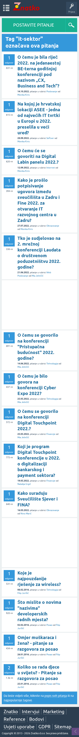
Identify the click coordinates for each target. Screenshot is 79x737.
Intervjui (30, 711)
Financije (50, 434)
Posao (49, 625)
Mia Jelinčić (37, 276)
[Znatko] (26, 6)
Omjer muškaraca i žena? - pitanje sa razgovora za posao (37, 643)
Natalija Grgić (24, 484)
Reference (14, 719)
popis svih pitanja (55, 695)
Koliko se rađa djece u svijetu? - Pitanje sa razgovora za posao (39, 672)
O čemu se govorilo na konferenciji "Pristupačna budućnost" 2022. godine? (37, 346)
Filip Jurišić (23, 593)
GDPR (44, 726)
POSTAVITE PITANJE (33, 25)
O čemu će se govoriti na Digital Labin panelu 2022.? (38, 156)
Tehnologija (52, 363)
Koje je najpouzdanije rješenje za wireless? (39, 578)
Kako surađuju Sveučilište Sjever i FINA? (37, 499)
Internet (50, 167)
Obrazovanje (52, 226)
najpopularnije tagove (18, 700)
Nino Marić (26, 513)
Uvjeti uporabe (19, 726)
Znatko (11, 711)
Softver (50, 138)
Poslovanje (51, 91)
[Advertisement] (39, 305)
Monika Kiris (23, 95)
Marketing (53, 711)
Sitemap (62, 726)
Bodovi (36, 719)
